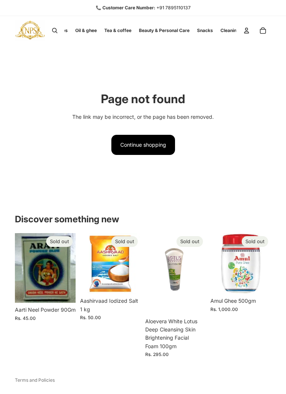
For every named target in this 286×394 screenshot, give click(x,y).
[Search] (55, 30)
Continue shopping (143, 145)
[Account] (246, 30)
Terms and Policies (35, 380)
